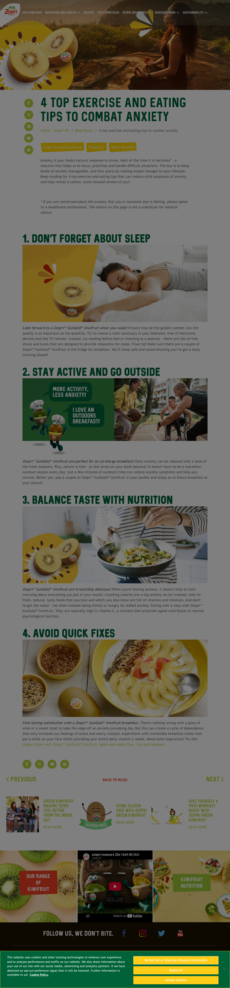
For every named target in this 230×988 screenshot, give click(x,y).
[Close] (224, 969)
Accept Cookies (176, 980)
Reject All (176, 970)
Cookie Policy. (39, 975)
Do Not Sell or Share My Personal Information (176, 960)
